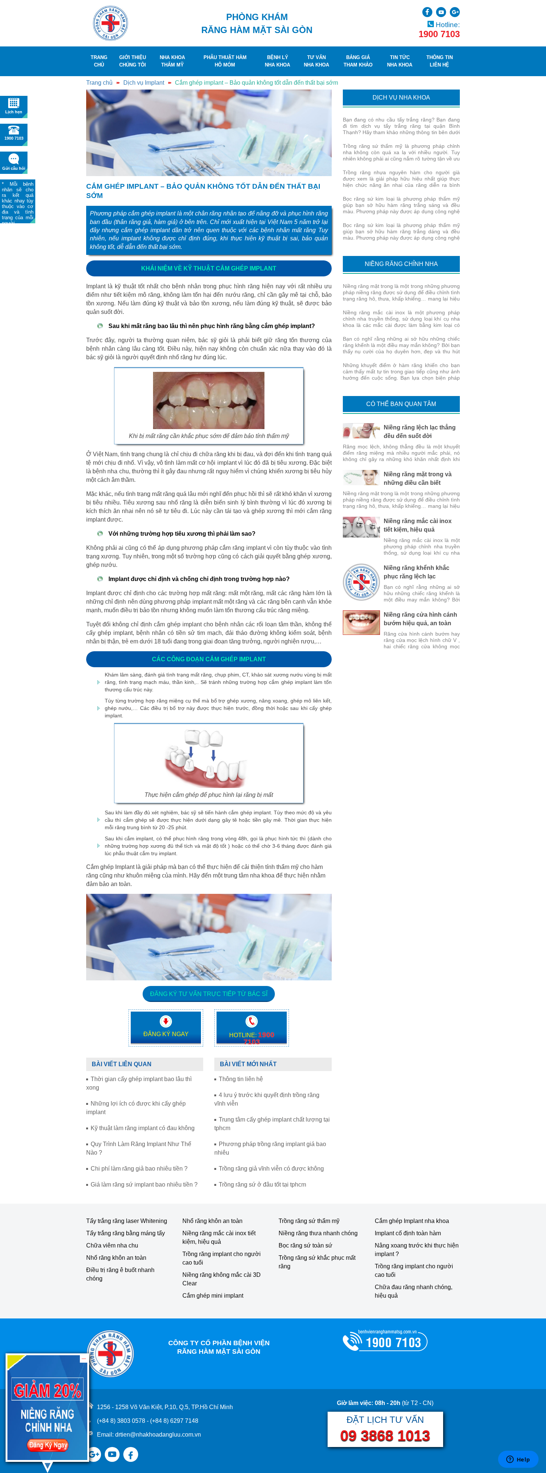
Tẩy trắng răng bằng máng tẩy (125, 1233)
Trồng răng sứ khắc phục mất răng (317, 1262)
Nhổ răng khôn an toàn (116, 1258)
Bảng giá (358, 61)
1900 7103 (439, 34)
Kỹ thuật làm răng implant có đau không (143, 1128)
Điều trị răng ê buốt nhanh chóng (120, 1274)
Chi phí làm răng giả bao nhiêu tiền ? (139, 1168)
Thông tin (439, 61)
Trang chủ (99, 83)
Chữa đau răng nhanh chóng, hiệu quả (413, 1291)
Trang (99, 61)
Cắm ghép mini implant (212, 1295)
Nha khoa (172, 61)
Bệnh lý (277, 61)
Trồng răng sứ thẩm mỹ (309, 1221)
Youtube (441, 12)
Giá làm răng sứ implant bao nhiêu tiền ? (144, 1184)
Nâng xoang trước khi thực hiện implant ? (417, 1249)
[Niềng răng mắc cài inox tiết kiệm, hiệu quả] (361, 527)
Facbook (427, 12)
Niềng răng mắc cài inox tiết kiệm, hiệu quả (219, 1237)
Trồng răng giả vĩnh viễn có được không (271, 1168)
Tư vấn (316, 61)
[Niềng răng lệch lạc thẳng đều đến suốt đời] (361, 430)
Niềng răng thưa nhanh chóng (318, 1233)
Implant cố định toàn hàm (408, 1233)
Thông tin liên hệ (241, 1079)
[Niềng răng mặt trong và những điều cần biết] (361, 477)
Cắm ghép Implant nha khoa (412, 1221)
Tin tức (399, 61)
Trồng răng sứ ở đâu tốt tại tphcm (262, 1184)
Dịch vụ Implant (143, 83)
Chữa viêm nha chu (112, 1245)
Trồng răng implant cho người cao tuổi (221, 1258)
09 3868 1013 (385, 1435)
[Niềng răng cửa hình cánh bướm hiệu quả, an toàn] (361, 622)
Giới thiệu (132, 61)
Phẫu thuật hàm (225, 61)
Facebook (130, 1450)
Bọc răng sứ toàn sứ (305, 1245)
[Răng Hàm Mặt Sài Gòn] (110, 23)
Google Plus (455, 12)
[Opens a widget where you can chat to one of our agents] (518, 1460)
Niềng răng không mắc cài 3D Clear (221, 1279)
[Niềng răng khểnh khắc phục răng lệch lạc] (361, 582)
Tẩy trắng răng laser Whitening (126, 1221)
